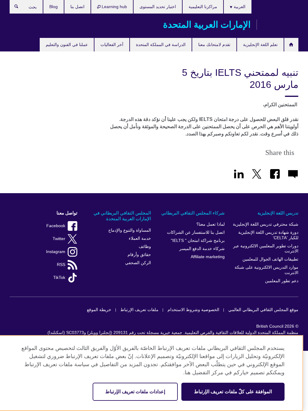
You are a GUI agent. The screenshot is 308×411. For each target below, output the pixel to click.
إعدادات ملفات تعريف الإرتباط (135, 391)
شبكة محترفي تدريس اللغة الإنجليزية (265, 224)
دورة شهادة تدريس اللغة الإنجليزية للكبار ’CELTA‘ (268, 235)
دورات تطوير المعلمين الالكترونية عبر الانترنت (265, 249)
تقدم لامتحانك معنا (214, 44)
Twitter (59, 238)
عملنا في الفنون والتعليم (67, 44)
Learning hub (113, 6)
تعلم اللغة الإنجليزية (260, 44)
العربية (239, 6)
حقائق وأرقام (139, 254)
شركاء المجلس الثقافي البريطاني (193, 212)
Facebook (55, 226)
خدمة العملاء (140, 238)
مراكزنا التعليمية (203, 6)
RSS (61, 264)
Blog (53, 6)
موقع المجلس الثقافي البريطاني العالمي (263, 309)
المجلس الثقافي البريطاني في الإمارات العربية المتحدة (122, 215)
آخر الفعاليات (111, 44)
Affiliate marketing (208, 257)
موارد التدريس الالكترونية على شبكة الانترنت (266, 270)
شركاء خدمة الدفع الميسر (202, 248)
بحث (13, 8)
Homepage (291, 44)
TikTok (59, 277)
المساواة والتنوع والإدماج (129, 230)
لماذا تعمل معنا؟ (210, 224)
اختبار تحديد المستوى (158, 6)
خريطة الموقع (99, 309)
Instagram (55, 251)
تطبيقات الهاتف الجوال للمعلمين (270, 259)
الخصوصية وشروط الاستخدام (193, 309)
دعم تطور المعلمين (281, 281)
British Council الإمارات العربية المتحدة (280, 25)
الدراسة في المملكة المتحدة (161, 44)
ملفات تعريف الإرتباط (139, 309)
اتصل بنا (77, 6)
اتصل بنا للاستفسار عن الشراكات (196, 232)
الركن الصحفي (138, 263)
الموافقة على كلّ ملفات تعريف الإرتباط (233, 391)
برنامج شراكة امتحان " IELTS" (198, 240)
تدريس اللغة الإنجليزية (277, 212)
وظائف (145, 246)
